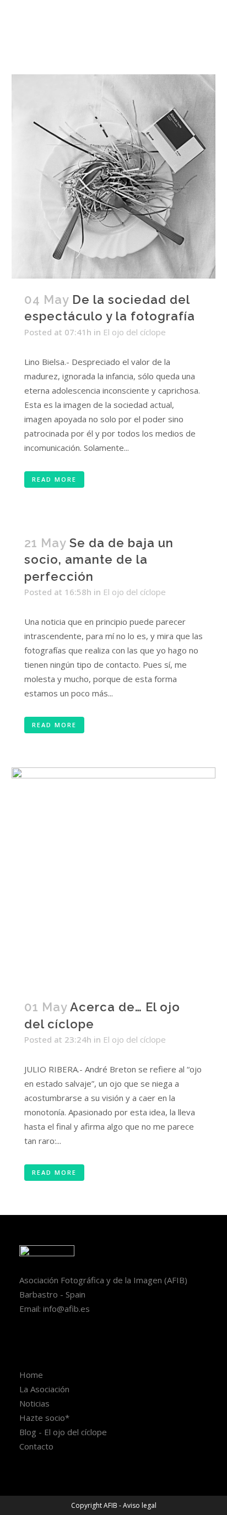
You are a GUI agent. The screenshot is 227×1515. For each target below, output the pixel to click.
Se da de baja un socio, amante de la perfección (99, 560)
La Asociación (44, 1388)
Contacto (36, 1446)
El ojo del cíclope (134, 331)
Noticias (34, 1403)
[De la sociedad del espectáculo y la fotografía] (114, 176)
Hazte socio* (44, 1417)
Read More (54, 479)
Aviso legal (139, 1505)
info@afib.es (66, 1308)
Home (31, 1374)
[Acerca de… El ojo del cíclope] (114, 876)
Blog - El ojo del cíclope (63, 1431)
